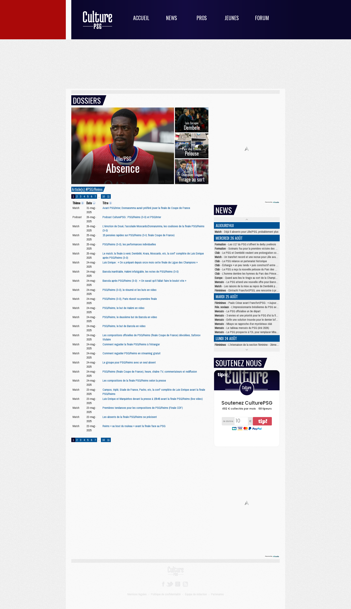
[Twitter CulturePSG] (169, 584)
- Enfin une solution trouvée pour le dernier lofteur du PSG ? (253, 320)
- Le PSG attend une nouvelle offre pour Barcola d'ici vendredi (254, 282)
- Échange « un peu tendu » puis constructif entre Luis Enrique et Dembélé (259, 265)
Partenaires (217, 594)
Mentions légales (137, 594)
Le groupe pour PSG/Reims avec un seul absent (129, 362)
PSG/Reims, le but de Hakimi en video (123, 308)
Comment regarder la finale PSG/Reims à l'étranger (131, 344)
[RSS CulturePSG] (185, 584)
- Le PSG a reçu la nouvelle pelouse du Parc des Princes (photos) (254, 269)
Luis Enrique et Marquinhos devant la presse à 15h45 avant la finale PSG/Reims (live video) (153, 399)
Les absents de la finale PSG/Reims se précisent (130, 417)
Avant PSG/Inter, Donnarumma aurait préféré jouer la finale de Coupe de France (146, 208)
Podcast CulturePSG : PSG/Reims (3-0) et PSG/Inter (132, 217)
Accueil (141, 18)
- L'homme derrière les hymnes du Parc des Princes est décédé (253, 273)
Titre (105, 203)
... (99, 196)
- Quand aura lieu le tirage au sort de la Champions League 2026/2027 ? (258, 278)
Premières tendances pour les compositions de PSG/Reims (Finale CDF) (143, 408)
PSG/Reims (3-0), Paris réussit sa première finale (130, 299)
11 (108, 196)
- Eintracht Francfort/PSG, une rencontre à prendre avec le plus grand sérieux (263, 290)
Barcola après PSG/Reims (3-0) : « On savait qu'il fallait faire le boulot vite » (144, 281)
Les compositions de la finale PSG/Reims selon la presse (134, 380)
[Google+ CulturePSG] (177, 584)
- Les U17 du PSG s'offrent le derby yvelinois (245, 244)
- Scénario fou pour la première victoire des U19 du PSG (252, 248)
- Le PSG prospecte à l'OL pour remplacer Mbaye (247, 332)
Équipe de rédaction (196, 594)
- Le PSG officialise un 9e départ (238, 311)
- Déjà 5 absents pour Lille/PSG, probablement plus (246, 232)
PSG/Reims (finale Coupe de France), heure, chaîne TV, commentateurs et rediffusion (150, 371)
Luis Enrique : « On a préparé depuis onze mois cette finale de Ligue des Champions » (150, 262)
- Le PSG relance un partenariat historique (241, 261)
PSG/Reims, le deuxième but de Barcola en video (130, 317)
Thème (76, 203)
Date (89, 203)
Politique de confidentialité (166, 594)
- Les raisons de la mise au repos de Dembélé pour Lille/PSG (252, 286)
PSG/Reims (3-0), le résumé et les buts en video (129, 290)
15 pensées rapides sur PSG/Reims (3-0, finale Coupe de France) (139, 235)
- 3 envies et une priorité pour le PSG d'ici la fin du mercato (252, 315)
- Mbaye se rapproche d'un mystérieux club (243, 324)
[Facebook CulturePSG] (163, 584)
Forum (262, 18)
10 (103, 196)
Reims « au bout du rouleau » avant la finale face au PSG (134, 426)
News (171, 18)
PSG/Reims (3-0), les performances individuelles (129, 244)
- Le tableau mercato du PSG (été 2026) (242, 328)
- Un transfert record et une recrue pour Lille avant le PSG (250, 257)
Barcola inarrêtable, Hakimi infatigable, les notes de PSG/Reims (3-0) (141, 271)
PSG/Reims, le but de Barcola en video (124, 326)
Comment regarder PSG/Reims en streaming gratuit (132, 353)
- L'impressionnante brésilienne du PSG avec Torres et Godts (256, 307)
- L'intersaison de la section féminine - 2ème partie (249, 345)
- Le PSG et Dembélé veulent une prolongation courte (248, 253)
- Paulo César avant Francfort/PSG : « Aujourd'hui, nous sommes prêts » (260, 303)
